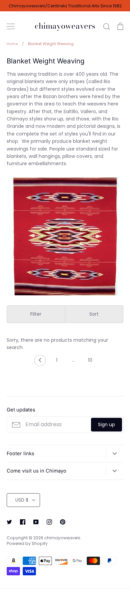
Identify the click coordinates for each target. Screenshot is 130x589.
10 (90, 360)
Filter (35, 314)
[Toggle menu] (10, 26)
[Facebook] (22, 522)
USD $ (21, 500)
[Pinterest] (62, 522)
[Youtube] (36, 522)
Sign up (106, 424)
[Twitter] (9, 522)
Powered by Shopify (27, 543)
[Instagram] (49, 522)
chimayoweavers (65, 26)
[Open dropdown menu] (114, 454)
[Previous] (40, 362)
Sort (94, 314)
